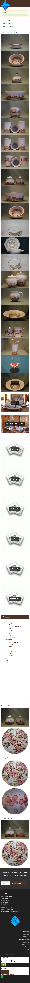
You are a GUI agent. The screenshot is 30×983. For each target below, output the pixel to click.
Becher (15, 449)
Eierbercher (15, 598)
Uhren (10, 646)
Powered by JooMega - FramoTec (8, 961)
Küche (7, 658)
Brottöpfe (15, 568)
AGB (28, 950)
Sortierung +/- (6, 20)
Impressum (26, 946)
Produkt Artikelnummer (8, 26)
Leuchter (11, 641)
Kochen (8, 660)
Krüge (15, 479)
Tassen (15, 403)
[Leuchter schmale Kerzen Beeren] (15, 740)
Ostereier (11, 648)
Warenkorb (26, 934)
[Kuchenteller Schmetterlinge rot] (15, 801)
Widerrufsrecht (25, 944)
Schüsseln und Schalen (15, 424)
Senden (5, 972)
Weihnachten (12, 657)
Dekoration (9, 639)
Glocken (11, 644)
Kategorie (4, 28)
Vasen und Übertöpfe (14, 642)
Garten (8, 662)
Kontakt (27, 948)
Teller (15, 382)
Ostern (11, 655)
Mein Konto (26, 936)
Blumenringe (12, 651)
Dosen (10, 653)
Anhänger (11, 649)
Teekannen (15, 509)
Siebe (15, 539)
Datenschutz (25, 942)
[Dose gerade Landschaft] (15, 717)
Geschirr (8, 621)
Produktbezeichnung (7, 23)
